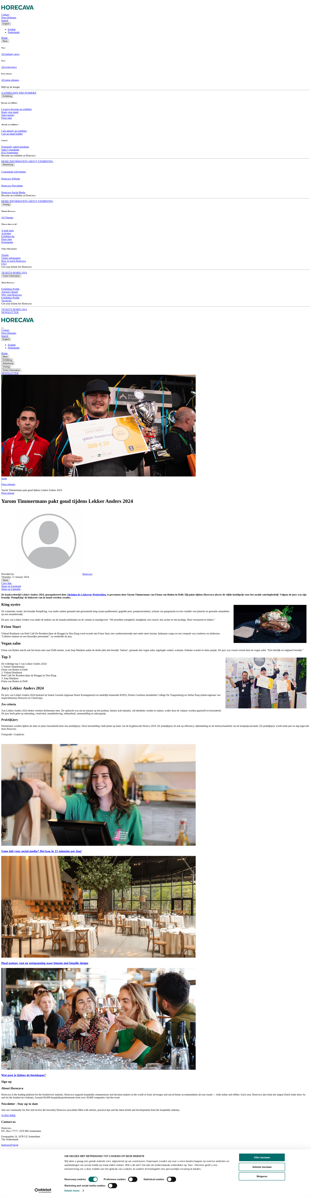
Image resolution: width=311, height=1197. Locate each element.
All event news (9, 67)
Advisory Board (9, 292)
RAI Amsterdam (9, 152)
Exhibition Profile (10, 289)
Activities (6, 233)
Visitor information (11, 258)
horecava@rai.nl (9, 1145)
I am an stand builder (12, 133)
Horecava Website (10, 178)
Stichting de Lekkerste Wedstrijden (86, 594)
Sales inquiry (8, 115)
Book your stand (9, 112)
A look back (7, 230)
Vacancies (6, 300)
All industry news (10, 54)
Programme (7, 242)
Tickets (5, 255)
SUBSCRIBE (8, 1115)
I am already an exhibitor (14, 131)
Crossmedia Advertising (13, 171)
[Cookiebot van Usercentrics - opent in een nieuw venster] (43, 1190)
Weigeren (262, 1176)
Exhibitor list (7, 236)
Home (4, 37)
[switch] (132, 1179)
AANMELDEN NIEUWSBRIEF (18, 93)
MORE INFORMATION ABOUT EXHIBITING (27, 161)
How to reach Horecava (13, 261)
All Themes (7, 217)
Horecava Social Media (13, 192)
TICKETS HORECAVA (14, 272)
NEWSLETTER (10, 312)
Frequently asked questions (15, 146)
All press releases (10, 80)
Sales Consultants (10, 149)
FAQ (3, 264)
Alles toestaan (262, 1157)
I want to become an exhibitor (16, 109)
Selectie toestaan (262, 1166)
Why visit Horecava (11, 294)
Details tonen (72, 1190)
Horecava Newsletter (12, 185)
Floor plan (6, 118)
